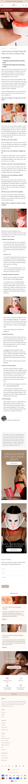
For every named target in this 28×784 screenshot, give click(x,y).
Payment (3, 736)
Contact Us (3, 749)
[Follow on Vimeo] (23, 766)
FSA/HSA (3, 723)
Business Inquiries (5, 729)
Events (2, 717)
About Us (3, 712)
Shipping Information (5, 738)
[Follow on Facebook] (2, 766)
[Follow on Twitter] (5, 766)
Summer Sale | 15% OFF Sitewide (6, 9)
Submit (5, 586)
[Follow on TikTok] (19, 766)
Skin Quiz (3, 725)
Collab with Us (4, 727)
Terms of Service (14, 564)
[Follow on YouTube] (16, 766)
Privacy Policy (4, 564)
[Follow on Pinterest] (12, 766)
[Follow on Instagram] (9, 766)
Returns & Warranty (5, 745)
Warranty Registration (5, 742)
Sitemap (3, 714)
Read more (4, 619)
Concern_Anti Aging (13, 48)
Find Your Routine (14, 667)
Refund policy (4, 760)
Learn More (19, 1)
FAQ (2, 747)
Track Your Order (4, 740)
